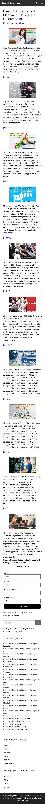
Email (6, 581)
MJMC (7, 237)
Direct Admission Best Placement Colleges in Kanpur (21, 686)
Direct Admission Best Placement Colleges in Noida (21, 706)
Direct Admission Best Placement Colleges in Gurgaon (21, 670)
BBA (5, 181)
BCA (5, 508)
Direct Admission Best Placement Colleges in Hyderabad (21, 675)
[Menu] (42, 3)
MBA (6, 77)
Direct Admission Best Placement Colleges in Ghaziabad (21, 660)
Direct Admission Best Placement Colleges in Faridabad (21, 655)
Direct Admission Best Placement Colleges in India (21, 681)
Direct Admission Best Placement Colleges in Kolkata (21, 691)
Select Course (9, 598)
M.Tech (7, 345)
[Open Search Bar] (36, 3)
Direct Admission (11, 3)
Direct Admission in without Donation (18, 721)
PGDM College (23, 801)
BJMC (6, 291)
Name (6, 573)
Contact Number (10, 589)
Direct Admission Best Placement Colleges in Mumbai (21, 701)
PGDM (7, 127)
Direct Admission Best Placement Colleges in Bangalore (21, 644)
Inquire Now (9, 763)
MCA (6, 452)
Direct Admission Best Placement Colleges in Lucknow (21, 696)
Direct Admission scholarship (14, 726)
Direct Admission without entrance (17, 729)
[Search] (38, 622)
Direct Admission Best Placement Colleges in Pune (21, 712)
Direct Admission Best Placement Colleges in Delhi (21, 650)
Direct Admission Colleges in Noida (17, 716)
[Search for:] (19, 622)
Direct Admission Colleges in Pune (17, 719)
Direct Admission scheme (13, 724)
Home (5, 560)
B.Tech (7, 398)
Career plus (30, 798)
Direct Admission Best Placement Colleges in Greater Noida (21, 665)
